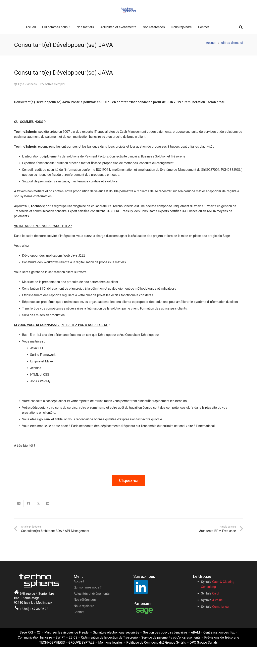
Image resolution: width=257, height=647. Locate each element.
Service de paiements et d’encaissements (171, 637)
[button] (241, 27)
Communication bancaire (35, 637)
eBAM (195, 632)
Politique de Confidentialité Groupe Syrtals (156, 642)
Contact (79, 612)
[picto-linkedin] (158, 586)
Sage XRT (26, 632)
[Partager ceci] (28, 503)
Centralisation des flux (219, 632)
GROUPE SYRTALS (81, 642)
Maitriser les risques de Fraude (66, 632)
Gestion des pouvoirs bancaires (165, 632)
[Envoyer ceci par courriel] (19, 503)
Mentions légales (110, 642)
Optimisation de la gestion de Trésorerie (109, 637)
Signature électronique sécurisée (116, 632)
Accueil (79, 581)
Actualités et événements (92, 594)
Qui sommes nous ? (88, 587)
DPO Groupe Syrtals (204, 642)
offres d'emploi (55, 84)
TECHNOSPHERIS (52, 642)
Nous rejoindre (84, 606)
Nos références (85, 600)
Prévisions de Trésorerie (221, 637)
